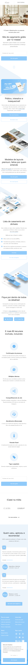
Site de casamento (5, 619)
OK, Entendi (14, 660)
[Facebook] (19, 634)
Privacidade (5, 652)
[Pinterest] (23, 634)
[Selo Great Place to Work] (23, 641)
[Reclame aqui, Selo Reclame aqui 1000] (18, 641)
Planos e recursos (5, 624)
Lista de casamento (5, 622)
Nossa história (4, 633)
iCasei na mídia (4, 635)
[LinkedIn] (23, 637)
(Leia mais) (23, 555)
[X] (16, 637)
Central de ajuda (19, 619)
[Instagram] (16, 634)
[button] (14, 86)
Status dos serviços (19, 622)
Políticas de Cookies (16, 650)
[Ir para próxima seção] (14, 67)
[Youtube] (19, 637)
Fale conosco (18, 624)
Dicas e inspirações (5, 626)
